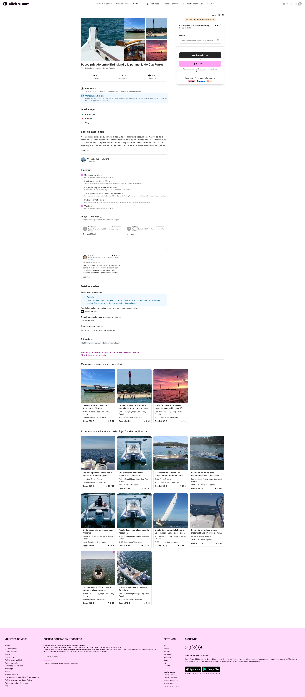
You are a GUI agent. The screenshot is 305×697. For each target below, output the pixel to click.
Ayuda (7, 646)
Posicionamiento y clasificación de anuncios (22, 677)
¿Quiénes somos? (11, 649)
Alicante (167, 666)
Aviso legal (9, 669)
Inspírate (210, 4)
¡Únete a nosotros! (12, 674)
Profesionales (10, 657)
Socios (7, 671)
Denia (166, 660)
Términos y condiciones (14, 666)
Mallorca (167, 651)
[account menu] (300, 4)
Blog (6, 686)
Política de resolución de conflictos (18, 680)
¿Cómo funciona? (11, 651)
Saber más (89, 320)
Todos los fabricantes (172, 686)
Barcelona (167, 657)
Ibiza (165, 646)
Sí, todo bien (86, 355)
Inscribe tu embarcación (193, 4)
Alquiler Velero (169, 672)
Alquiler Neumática (171, 680)
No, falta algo (101, 355)
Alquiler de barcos (104, 4)
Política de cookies (12, 663)
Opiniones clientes (50, 657)
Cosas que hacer (122, 4)
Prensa (7, 654)
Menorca (167, 649)
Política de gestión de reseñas (16, 683)
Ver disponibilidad (200, 55)
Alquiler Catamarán (171, 678)
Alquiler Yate (168, 683)
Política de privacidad (13, 660)
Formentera (168, 654)
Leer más (85, 150)
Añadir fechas (91, 311)
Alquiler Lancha (170, 675)
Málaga (166, 663)
